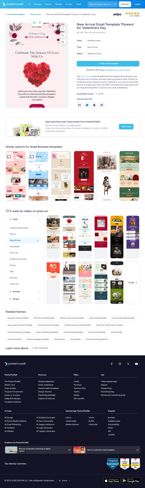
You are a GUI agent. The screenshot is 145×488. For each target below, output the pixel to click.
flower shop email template (72, 318)
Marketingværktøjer (47, 395)
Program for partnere (14, 391)
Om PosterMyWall (12, 381)
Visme (91, 417)
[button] (62, 28)
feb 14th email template (44, 318)
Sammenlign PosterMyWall (78, 411)
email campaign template (38, 339)
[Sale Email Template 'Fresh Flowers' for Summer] (129, 176)
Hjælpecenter (114, 421)
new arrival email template (123, 318)
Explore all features (46, 398)
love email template (97, 318)
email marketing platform (97, 339)
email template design (73, 332)
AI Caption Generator (45, 431)
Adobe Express (72, 424)
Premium (78, 385)
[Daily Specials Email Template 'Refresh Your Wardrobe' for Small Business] (107, 176)
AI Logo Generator (44, 428)
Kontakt (111, 417)
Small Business (94, 40)
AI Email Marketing (13, 424)
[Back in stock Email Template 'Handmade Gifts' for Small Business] (53, 237)
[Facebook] (111, 364)
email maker (59, 339)
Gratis (76, 381)
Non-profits (79, 398)
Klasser (104, 385)
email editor (75, 339)
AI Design (9, 417)
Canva (68, 417)
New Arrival (92, 47)
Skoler (76, 395)
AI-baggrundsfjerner (45, 424)
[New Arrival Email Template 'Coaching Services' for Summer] (69, 282)
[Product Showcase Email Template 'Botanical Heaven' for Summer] (116, 282)
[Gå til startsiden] (11, 4)
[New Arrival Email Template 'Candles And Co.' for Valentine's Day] (84, 176)
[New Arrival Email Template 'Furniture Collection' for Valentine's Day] (61, 176)
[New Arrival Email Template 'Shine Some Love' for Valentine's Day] (38, 176)
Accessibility (113, 424)
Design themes (45, 391)
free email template (97, 332)
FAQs (110, 428)
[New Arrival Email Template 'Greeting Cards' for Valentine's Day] (16, 176)
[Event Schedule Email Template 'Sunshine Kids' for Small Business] (85, 282)
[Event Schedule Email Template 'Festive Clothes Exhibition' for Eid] (132, 237)
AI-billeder (9, 431)
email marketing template (47, 332)
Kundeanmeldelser (13, 402)
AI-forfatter (10, 428)
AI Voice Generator (44, 421)
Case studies (10, 388)
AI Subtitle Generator (45, 417)
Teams (77, 391)
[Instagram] (120, 364)
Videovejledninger (109, 381)
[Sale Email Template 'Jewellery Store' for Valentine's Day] (101, 237)
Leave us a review (12, 395)
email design (116, 332)
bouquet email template (18, 318)
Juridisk (111, 434)
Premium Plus (80, 388)
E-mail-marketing (40, 348)
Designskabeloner (46, 381)
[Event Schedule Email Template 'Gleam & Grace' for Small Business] (101, 282)
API (109, 431)
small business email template (77, 325)
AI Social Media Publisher (16, 421)
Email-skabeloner (46, 385)
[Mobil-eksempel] (40, 22)
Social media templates (48, 388)
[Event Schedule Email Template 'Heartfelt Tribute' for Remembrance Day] (69, 237)
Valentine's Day (94, 53)
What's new (10, 385)
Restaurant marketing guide (113, 395)
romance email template (48, 325)
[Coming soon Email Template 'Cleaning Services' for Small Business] (85, 237)
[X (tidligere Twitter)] (128, 364)
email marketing (15, 339)
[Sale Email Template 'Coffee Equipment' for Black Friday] (116, 237)
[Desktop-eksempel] (34, 22)
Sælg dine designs (13, 398)
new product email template (20, 325)
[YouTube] (136, 364)
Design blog (106, 388)
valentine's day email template (109, 325)
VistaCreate (71, 421)
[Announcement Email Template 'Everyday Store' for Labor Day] (53, 282)
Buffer (91, 421)
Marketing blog (107, 391)
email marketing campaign (19, 332)
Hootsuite (93, 424)
